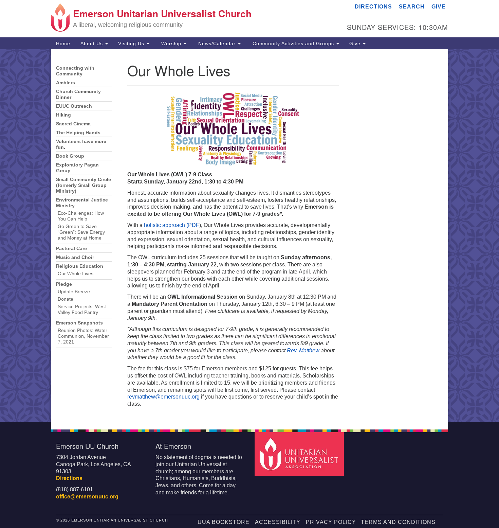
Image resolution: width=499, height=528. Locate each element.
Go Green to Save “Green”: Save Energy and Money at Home (81, 232)
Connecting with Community (75, 71)
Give (438, 7)
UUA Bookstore (224, 522)
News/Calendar (217, 43)
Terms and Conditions (398, 522)
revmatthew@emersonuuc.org (163, 397)
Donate (65, 299)
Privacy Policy (331, 522)
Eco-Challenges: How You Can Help (81, 216)
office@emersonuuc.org (87, 496)
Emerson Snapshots (79, 322)
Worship (171, 43)
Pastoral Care (71, 248)
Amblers (65, 82)
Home (63, 43)
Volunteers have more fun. (81, 144)
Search (412, 7)
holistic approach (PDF (171, 225)
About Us (92, 43)
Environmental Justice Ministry (82, 202)
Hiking (63, 115)
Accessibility (277, 522)
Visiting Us (132, 43)
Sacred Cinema (73, 123)
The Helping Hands (78, 132)
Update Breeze (74, 291)
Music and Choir (75, 257)
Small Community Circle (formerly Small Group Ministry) (83, 185)
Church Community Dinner (78, 94)
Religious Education (79, 266)
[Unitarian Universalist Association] (300, 453)
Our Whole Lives (75, 273)
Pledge (64, 284)
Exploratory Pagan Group (77, 167)
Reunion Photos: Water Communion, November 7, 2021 (83, 336)
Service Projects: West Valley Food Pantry (82, 309)
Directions (373, 7)
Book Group (70, 156)
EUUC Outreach (74, 106)
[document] (249, 235)
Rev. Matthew (303, 350)
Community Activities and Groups (293, 43)
